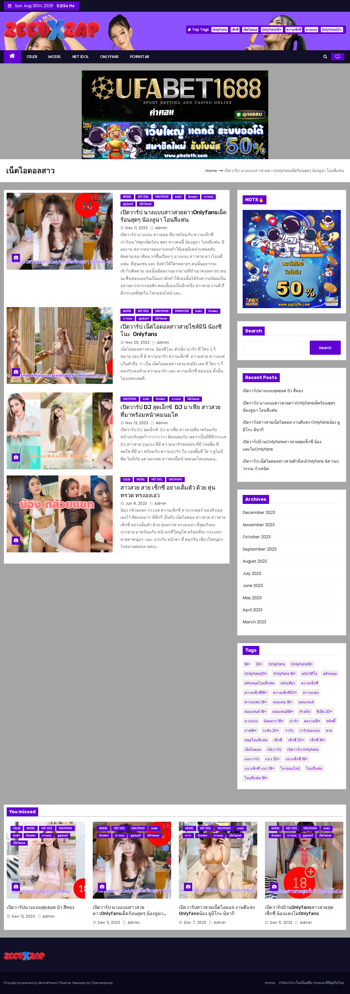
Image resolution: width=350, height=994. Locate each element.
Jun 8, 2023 (136, 503)
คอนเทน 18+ (283, 702)
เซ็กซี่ (235, 29)
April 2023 (252, 610)
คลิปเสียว (288, 683)
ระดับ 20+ (271, 730)
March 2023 (254, 622)
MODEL (54, 56)
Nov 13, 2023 (137, 422)
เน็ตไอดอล (250, 29)
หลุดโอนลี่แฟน (256, 740)
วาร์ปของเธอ (309, 730)
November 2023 (259, 525)
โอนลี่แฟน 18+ (255, 777)
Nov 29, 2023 (137, 342)
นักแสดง (193, 197)
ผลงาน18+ (312, 721)
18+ (247, 664)
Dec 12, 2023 (23, 916)
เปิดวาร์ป (274, 749)
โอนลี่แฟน (314, 768)
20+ (259, 664)
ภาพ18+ (250, 730)
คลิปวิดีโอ (309, 673)
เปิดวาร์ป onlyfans (303, 749)
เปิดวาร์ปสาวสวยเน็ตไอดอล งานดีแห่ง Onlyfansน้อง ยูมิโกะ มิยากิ (217, 910)
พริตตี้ (330, 721)
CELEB (32, 56)
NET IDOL (81, 56)
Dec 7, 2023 (195, 922)
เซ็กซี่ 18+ (317, 740)
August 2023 (255, 561)
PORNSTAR (139, 56)
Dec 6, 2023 (281, 922)
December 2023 (259, 512)
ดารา (188, 835)
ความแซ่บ (311, 692)
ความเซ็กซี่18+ (255, 692)
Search (253, 331)
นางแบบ (311, 29)
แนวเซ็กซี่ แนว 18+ (259, 768)
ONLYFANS (109, 56)
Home (211, 170)
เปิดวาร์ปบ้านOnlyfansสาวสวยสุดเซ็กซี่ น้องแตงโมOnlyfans (299, 910)
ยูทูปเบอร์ (128, 204)
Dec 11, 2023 (137, 227)
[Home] (12, 56)
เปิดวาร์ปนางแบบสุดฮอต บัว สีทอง (273, 391)
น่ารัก (294, 721)
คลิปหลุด (330, 673)
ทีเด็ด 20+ (324, 711)
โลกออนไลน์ (290, 768)
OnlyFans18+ (272, 29)
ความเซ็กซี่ (293, 29)
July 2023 (252, 573)
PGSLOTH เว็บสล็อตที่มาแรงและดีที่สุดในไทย (311, 982)
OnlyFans (219, 29)
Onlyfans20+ (332, 29)
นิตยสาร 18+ (274, 721)
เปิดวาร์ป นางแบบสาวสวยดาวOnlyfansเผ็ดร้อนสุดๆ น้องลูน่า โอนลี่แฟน (128, 913)
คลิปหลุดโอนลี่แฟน (259, 683)
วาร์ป (289, 730)
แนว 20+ (272, 759)
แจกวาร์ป (251, 759)
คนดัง (178, 197)
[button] (325, 56)
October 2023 (257, 537)
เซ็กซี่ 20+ (296, 740)
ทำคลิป (305, 711)
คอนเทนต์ (306, 702)
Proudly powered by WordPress (31, 982)
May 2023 (252, 598)
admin (160, 227)
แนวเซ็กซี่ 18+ (297, 759)
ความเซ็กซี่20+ (285, 692)
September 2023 (259, 549)
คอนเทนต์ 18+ (255, 711)
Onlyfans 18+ (284, 673)
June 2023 (253, 586)
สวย (329, 730)
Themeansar (102, 982)
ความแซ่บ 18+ (255, 702)
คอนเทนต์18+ (282, 711)
